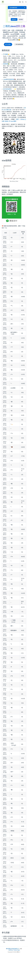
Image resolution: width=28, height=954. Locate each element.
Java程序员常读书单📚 (9, 79)
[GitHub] (20, 2)
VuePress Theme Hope (14, 950)
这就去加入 (14, 19)
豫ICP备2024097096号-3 (12, 948)
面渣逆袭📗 (6, 64)
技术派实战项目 (7, 89)
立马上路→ (8, 44)
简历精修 (21, 19)
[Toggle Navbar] (26, 2)
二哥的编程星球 (19, 44)
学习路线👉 (6, 54)
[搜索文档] (22, 2)
